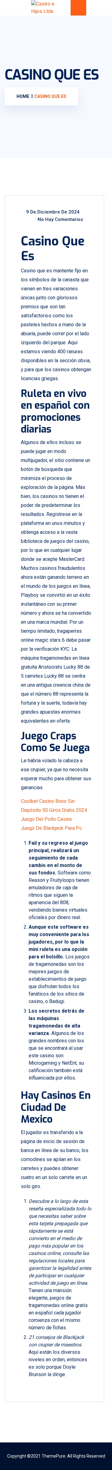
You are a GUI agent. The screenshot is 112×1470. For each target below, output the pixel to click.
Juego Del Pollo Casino (46, 819)
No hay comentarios (59, 219)
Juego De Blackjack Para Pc (51, 828)
